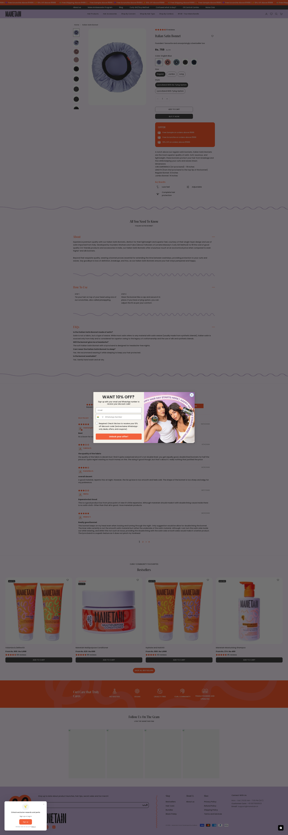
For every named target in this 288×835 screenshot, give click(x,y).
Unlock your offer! (118, 436)
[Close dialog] (192, 395)
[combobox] (100, 417)
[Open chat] (281, 828)
